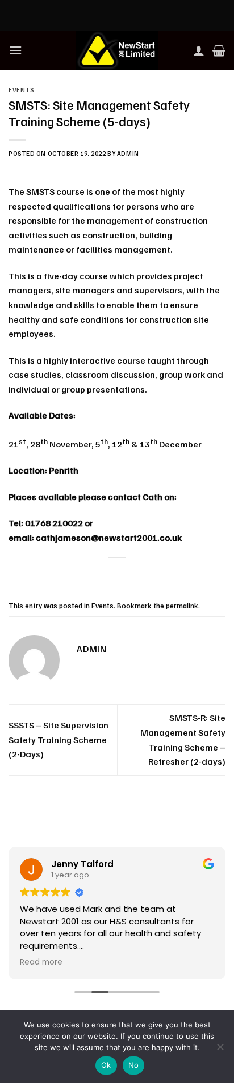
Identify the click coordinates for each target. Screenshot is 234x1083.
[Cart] (218, 50)
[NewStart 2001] (117, 50)
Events (21, 90)
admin (128, 153)
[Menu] (15, 50)
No (133, 1064)
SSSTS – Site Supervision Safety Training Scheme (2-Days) (58, 739)
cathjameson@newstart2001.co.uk (109, 537)
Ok (106, 1064)
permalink (182, 605)
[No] (219, 1050)
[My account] (198, 50)
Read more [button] (41, 962)
